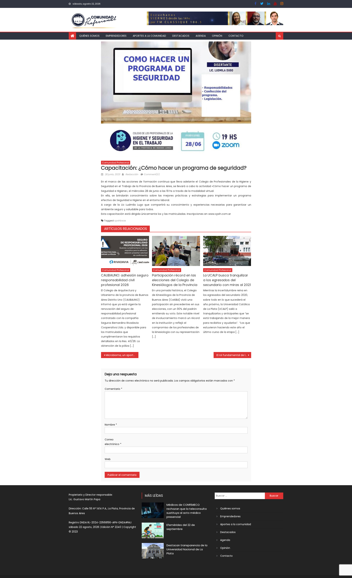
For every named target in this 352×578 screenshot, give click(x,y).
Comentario (113, 389)
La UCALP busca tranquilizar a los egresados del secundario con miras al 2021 (227, 280)
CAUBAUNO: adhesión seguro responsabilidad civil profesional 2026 (124, 280)
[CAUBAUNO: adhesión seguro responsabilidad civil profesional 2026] (125, 251)
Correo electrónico (113, 442)
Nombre (111, 424)
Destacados (180, 36)
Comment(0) (152, 174)
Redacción (131, 174)
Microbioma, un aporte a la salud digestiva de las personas (122, 355)
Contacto (235, 36)
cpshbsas (120, 220)
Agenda (201, 36)
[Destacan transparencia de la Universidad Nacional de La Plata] (153, 551)
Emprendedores (116, 36)
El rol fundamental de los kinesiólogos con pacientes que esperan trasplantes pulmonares (234, 355)
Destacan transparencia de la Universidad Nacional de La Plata (186, 549)
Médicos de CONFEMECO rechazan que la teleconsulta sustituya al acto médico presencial (186, 511)
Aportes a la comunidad (149, 36)
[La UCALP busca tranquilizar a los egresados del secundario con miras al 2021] (227, 251)
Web (108, 459)
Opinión (217, 36)
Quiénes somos (89, 36)
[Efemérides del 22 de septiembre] (153, 530)
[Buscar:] (240, 495)
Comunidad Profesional (115, 162)
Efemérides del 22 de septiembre (180, 527)
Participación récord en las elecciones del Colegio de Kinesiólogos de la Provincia (174, 280)
